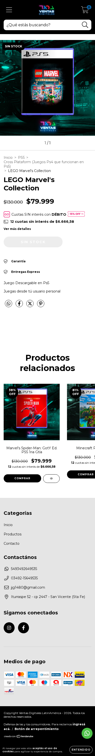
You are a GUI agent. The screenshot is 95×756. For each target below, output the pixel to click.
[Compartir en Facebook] (20, 305)
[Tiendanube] (19, 737)
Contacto (11, 543)
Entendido (81, 749)
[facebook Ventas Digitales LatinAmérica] (23, 627)
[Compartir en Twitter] (30, 305)
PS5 (21, 157)
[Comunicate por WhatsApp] (87, 733)
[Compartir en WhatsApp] (8, 304)
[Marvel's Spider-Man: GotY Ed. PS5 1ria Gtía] (51, 478)
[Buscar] (85, 25)
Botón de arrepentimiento (37, 729)
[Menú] (9, 10)
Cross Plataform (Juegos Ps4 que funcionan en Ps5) (44, 164)
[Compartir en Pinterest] (40, 305)
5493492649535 (24, 569)
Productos (12, 534)
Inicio (8, 157)
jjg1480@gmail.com (28, 587)
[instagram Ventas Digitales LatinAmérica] (9, 627)
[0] (85, 11)
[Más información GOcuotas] (76, 214)
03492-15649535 (24, 578)
